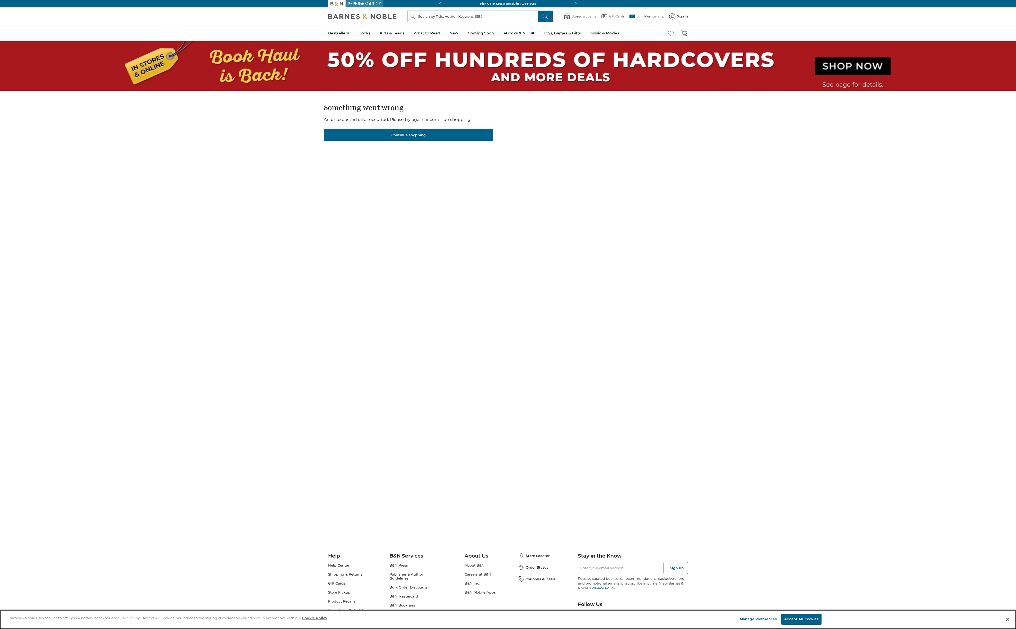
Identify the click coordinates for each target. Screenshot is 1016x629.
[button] (508, 314)
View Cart (1000, 597)
